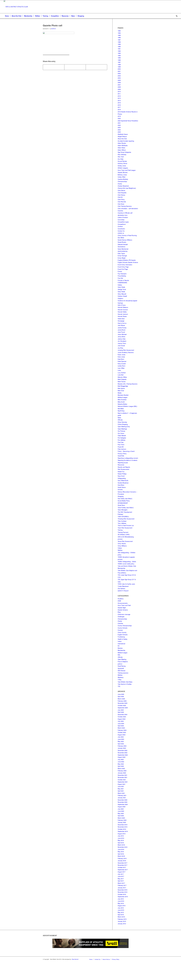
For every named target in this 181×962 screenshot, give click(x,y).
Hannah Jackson (123, 314)
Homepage (121, 321)
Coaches (120, 211)
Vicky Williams (122, 546)
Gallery (120, 285)
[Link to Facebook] (163, 6)
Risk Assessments (123, 469)
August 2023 (121, 735)
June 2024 (121, 723)
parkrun (120, 664)
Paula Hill (120, 447)
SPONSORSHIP (123, 503)
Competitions (122, 224)
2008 (119, 87)
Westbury (120, 677)
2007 (119, 85)
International (121, 644)
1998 (119, 65)
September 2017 (123, 870)
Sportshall (121, 668)
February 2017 (122, 885)
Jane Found (121, 332)
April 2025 (121, 712)
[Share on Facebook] (53, 67)
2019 (119, 116)
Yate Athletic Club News (125, 682)
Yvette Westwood (123, 586)
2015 (119, 103)
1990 (119, 46)
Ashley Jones (122, 166)
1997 (119, 62)
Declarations (121, 247)
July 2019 (121, 836)
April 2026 (121, 696)
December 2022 (122, 750)
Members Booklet (123, 395)
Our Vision (121, 433)
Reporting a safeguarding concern (128, 458)
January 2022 (122, 773)
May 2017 (121, 879)
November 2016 (122, 892)
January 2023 (122, 748)
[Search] (176, 16)
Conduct (120, 226)
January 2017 (122, 888)
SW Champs (121, 671)
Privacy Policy (122, 454)
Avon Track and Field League (126, 170)
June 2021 (121, 786)
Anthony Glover (122, 163)
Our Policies (121, 431)
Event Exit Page (123, 269)
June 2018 (121, 849)
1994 (119, 56)
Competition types (123, 222)
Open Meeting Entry (124, 426)
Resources (121, 465)
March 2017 (121, 883)
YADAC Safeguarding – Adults (127, 562)
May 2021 (121, 789)
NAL (119, 655)
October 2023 (122, 732)
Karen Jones (121, 355)
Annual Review (122, 161)
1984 (119, 33)
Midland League (122, 397)
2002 (119, 73)
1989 (119, 44)
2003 (119, 76)
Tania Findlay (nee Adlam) (126, 508)
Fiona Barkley (122, 276)
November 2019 (122, 827)
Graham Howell (122, 296)
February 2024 (122, 730)
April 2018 (121, 854)
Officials (120, 420)
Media (119, 393)
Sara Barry (121, 485)
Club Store (121, 204)
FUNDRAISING (122, 283)
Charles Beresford (123, 186)
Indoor (120, 641)
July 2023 (121, 737)
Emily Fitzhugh (122, 256)
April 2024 (121, 726)
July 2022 (121, 759)
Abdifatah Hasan (123, 134)
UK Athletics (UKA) (123, 534)
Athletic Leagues (123, 168)
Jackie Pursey (122, 328)
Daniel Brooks (122, 242)
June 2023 (121, 739)
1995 (119, 58)
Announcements (123, 603)
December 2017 (122, 863)
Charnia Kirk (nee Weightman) (127, 188)
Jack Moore (121, 325)
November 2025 (122, 703)
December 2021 (122, 775)
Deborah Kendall (123, 244)
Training (120, 530)
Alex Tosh (121, 157)
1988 (119, 42)
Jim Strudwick (122, 341)
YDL (119, 686)
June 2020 (121, 811)
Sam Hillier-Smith (123, 480)
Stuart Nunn (121, 505)
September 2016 (123, 897)
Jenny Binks (121, 337)
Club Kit (120, 197)
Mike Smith (121, 402)
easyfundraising (122, 251)
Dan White (121, 238)
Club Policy (121, 199)
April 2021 (121, 791)
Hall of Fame (121, 305)
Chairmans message (124, 614)
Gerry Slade (121, 292)
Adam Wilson (122, 150)
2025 (119, 132)
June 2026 (121, 694)
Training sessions (123, 673)
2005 (119, 80)
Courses (120, 630)
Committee (121, 220)
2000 (119, 69)
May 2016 (121, 903)
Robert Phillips (122, 474)
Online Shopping (123, 424)
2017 (119, 107)
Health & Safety (122, 639)
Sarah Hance (122, 487)
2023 (119, 127)
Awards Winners (123, 172)
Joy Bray (120, 348)
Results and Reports (124, 467)
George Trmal (122, 289)
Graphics (120, 298)
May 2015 (121, 912)
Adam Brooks (122, 143)
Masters (120, 648)
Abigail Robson (122, 136)
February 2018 (122, 858)
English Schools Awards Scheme (128, 262)
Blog (119, 612)
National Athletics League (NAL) (127, 406)
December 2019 (122, 825)
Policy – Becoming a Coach (126, 451)
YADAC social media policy (126, 564)
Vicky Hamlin (122, 543)
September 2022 (123, 755)
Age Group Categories (124, 152)
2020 (119, 118)
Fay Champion (122, 274)
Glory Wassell (122, 294)
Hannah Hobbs (122, 312)
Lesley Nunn (121, 366)
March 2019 (121, 845)
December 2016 (122, 890)
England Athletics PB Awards (127, 260)
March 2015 (121, 917)
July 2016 (121, 899)
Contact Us (121, 231)
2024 (119, 130)
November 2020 (122, 802)
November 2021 (122, 777)
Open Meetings (122, 429)
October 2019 (122, 829)
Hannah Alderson (123, 307)
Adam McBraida (122, 145)
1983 (119, 31)
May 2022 (121, 764)
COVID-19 (121, 233)
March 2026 (121, 699)
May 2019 (121, 840)
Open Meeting (122, 659)
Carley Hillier (121, 177)
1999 (119, 67)
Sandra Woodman (123, 483)
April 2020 (121, 816)
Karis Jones (121, 357)
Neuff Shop (121, 411)
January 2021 (122, 798)
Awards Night (122, 608)
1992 (119, 51)
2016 (119, 105)
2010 (119, 91)
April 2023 (121, 744)
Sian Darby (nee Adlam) (125, 499)
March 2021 (121, 793)
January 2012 (122, 924)
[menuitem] (7, 16)
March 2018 (121, 856)
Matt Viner (121, 391)
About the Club (122, 139)
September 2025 (123, 708)
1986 (119, 37)
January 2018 (122, 861)
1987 (119, 40)
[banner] (16, 6)
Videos (120, 548)
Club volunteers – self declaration (128, 208)
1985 (119, 35)
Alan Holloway (122, 154)
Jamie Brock (121, 330)
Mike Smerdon (122, 400)
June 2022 (121, 762)
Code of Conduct (123, 217)
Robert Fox (121, 472)
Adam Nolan (121, 148)
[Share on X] (75, 67)
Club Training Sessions (125, 206)
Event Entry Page (123, 267)
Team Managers (122, 510)
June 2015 (121, 910)
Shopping (120, 496)
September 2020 (123, 804)
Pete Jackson (122, 449)
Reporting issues (123, 463)
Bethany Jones (122, 175)
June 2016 (121, 901)
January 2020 (122, 822)
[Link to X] (166, 6)
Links (119, 370)
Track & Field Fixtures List (126, 525)
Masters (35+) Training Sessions (127, 384)
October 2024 (122, 717)
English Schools (123, 635)
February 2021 (122, 795)
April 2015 (121, 915)
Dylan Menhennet (123, 249)
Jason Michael (122, 334)
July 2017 (121, 874)
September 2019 (123, 831)
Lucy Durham (122, 373)
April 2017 (121, 881)
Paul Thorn (121, 445)
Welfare (120, 550)
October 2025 (122, 705)
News (119, 418)
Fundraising (121, 637)
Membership (121, 650)
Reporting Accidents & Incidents (127, 460)
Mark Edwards (122, 379)
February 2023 (122, 746)
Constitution (121, 229)
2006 (119, 82)
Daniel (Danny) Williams (125, 240)
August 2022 (121, 757)
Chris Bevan (121, 190)
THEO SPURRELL (123, 517)
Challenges (121, 617)
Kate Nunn (121, 359)
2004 (119, 78)
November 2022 (122, 753)
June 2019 (121, 838)
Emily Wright (121, 258)
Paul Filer (120, 442)
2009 (119, 89)
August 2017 (121, 872)
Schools (120, 489)
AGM (119, 601)
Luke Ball (120, 375)
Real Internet (75, 959)
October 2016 (122, 894)
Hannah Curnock (123, 310)
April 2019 (121, 843)
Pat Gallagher (122, 438)
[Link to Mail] (175, 6)
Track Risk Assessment (125, 528)
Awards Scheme (123, 610)
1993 (119, 53)
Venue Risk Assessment (125, 541)
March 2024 (121, 728)
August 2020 (121, 807)
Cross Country (122, 632)
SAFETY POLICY (123, 591)
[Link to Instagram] (169, 6)
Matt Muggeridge (123, 386)
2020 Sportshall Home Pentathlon (128, 121)
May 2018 (121, 852)
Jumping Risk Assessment (126, 350)
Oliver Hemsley (122, 422)
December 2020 (122, 800)
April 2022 (121, 766)
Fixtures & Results (123, 280)
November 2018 (122, 847)
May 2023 (121, 741)
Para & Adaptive (123, 662)
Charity (120, 184)
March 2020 (121, 818)
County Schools (122, 628)
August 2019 (121, 834)
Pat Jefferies (121, 440)
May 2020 (121, 813)
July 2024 (121, 721)
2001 (119, 71)
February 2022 (122, 771)
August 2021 (121, 784)
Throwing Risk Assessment (126, 519)
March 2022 (121, 768)
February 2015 (122, 919)
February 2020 (122, 820)
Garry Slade (121, 287)
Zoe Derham (121, 588)
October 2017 (122, 867)
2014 (119, 100)
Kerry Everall (122, 364)
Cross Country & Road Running (127, 235)
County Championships (125, 626)
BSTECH (53, 28)
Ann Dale (120, 159)
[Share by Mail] (96, 67)
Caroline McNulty (123, 179)
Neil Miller (121, 409)
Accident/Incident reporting (126, 141)
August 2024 (121, 719)
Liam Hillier (121, 368)
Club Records (122, 202)
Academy (120, 599)
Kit (118, 646)
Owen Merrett (122, 436)
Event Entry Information (125, 265)
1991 (119, 49)
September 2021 (123, 782)
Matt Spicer (121, 388)
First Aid (120, 278)
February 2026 (122, 701)
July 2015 (121, 908)
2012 (119, 96)
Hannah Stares (122, 316)
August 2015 (121, 906)
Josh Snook (121, 346)
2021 (119, 123)
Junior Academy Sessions (126, 352)
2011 (119, 94)
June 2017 (121, 876)
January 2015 (122, 921)
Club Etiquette (122, 193)
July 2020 (121, 809)
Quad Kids (121, 456)
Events (120, 271)
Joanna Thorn (122, 343)
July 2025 (121, 710)
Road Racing (121, 666)
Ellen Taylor (121, 253)
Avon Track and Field (124, 605)
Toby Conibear (122, 521)
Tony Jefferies (122, 523)
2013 (119, 98)
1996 (119, 60)
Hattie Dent (121, 319)
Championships (122, 181)
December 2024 (122, 714)
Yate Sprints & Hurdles (125, 684)
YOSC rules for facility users (126, 584)
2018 (119, 109)
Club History (121, 195)
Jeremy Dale (121, 339)
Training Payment (123, 532)
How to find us (122, 323)
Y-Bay (119, 680)
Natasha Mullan (122, 404)
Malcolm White (122, 377)
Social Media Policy (124, 501)
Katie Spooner (122, 361)
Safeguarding (122, 478)
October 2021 (122, 780)
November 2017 (122, 865)
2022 (119, 125)
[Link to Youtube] (172, 6)
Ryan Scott (121, 476)
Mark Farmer (121, 382)
